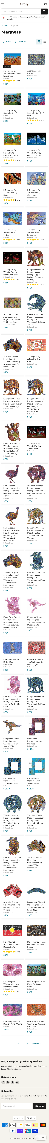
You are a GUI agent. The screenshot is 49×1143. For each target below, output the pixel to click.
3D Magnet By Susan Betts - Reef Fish (35, 113)
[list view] (45, 41)
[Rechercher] (44, 11)
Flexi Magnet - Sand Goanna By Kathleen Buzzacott (36, 1024)
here (13, 1069)
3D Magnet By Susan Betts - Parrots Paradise (10, 153)
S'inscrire (39, 1106)
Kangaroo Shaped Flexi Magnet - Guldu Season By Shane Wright (11, 742)
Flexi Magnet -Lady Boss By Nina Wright (12, 1022)
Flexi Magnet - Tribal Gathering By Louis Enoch (36, 944)
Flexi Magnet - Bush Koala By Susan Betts (36, 984)
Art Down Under (9, 324)
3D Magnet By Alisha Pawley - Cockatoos (34, 192)
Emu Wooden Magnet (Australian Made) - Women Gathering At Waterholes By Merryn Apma (11, 534)
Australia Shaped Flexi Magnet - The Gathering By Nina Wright (11, 906)
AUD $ (29, 1118)
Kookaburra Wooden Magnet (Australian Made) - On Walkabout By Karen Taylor (36, 577)
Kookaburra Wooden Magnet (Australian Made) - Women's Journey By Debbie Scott (12, 701)
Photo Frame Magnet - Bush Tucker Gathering (34, 781)
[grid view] (39, 41)
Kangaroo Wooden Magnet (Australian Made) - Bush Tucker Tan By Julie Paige (12, 403)
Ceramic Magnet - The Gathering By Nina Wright (35, 662)
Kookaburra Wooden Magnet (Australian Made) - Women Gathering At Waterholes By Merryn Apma (12, 863)
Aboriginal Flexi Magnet (34, 72)
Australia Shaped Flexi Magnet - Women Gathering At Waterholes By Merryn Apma (11, 361)
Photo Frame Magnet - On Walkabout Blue (10, 781)
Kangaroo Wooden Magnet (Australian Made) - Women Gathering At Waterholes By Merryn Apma (35, 405)
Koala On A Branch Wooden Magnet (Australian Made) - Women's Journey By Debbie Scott (11, 622)
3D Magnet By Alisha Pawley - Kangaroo (34, 232)
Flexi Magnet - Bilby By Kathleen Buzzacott (12, 662)
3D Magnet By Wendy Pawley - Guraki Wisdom (34, 153)
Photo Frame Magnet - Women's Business (35, 741)
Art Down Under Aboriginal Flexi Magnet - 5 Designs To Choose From (12, 318)
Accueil (4, 25)
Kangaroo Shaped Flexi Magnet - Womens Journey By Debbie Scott (36, 621)
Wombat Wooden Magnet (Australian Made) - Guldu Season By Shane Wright (35, 820)
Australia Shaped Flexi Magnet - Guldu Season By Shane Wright (34, 861)
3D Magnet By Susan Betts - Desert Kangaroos (12, 73)
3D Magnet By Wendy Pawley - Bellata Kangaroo (10, 272)
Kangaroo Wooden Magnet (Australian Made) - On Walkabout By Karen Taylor (36, 701)
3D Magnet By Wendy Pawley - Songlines (10, 192)
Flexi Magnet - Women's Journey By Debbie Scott (11, 984)
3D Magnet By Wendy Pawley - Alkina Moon (34, 446)
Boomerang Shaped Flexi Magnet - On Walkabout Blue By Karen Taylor (36, 906)
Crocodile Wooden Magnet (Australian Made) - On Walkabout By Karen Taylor (36, 319)
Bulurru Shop (8, 78)
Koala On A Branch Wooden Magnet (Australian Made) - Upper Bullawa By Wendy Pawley (11, 448)
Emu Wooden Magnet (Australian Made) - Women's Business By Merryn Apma (12, 490)
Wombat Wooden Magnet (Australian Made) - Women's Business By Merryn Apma (36, 490)
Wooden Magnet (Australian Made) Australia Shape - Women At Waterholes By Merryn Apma (11, 578)
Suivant (35, 1043)
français (17, 1118)
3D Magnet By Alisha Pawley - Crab (34, 359)
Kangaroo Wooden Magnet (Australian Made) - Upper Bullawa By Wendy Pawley (35, 274)
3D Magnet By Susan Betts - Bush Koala (11, 113)
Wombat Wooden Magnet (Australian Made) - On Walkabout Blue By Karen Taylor (11, 820)
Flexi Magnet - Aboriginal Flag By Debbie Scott (11, 944)
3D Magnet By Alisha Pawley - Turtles (10, 232)
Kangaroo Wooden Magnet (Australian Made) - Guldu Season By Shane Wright (35, 533)
